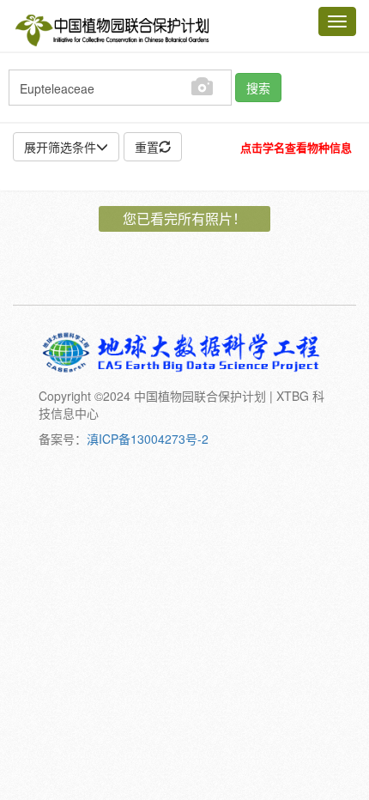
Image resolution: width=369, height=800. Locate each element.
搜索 (258, 87)
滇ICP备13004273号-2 (148, 438)
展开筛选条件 (60, 146)
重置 (147, 146)
